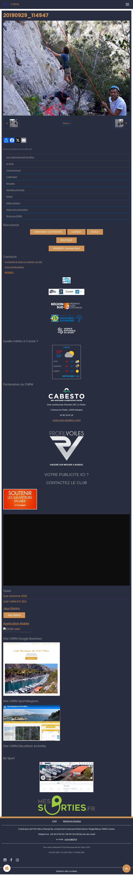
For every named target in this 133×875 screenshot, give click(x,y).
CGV (54, 821)
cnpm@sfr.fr (71, 839)
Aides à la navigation (17, 209)
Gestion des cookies (66, 871)
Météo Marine (13, 203)
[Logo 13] (66, 318)
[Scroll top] (126, 868)
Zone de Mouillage (14, 267)
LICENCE (76, 232)
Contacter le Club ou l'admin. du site (23, 262)
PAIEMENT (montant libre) (66, 248)
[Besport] (66, 777)
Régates (10, 183)
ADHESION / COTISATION (48, 232)
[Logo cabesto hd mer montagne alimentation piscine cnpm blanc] (66, 394)
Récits (9, 196)
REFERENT (9, 272)
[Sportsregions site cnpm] (31, 722)
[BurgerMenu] (127, 4)
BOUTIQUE (67, 240)
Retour (66, 123)
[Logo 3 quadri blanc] (66, 305)
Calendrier (11, 176)
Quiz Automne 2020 (15, 596)
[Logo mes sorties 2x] (66, 805)
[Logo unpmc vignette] (67, 280)
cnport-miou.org (26, 632)
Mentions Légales (72, 821)
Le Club (10, 163)
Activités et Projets (15, 190)
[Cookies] (7, 868)
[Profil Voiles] (66, 445)
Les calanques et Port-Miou (20, 157)
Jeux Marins (14, 615)
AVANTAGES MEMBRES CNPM (67, 420)
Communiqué (13, 170)
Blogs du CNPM (14, 216)
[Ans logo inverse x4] (67, 330)
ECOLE (95, 232)
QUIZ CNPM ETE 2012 (15, 601)
